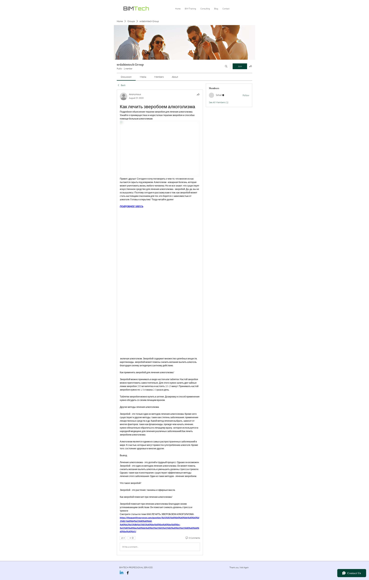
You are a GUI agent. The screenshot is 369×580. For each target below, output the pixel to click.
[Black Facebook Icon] (128, 573)
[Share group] (250, 66)
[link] (126, 76)
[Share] (198, 94)
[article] (160, 322)
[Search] (226, 66)
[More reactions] (131, 538)
